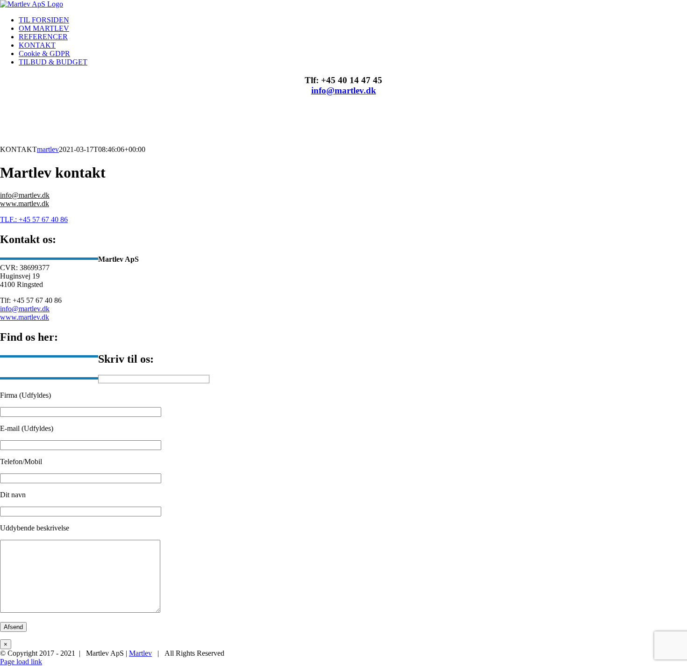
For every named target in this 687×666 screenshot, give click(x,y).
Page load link (21, 662)
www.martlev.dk (24, 204)
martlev (48, 149)
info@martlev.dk (343, 90)
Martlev (140, 653)
